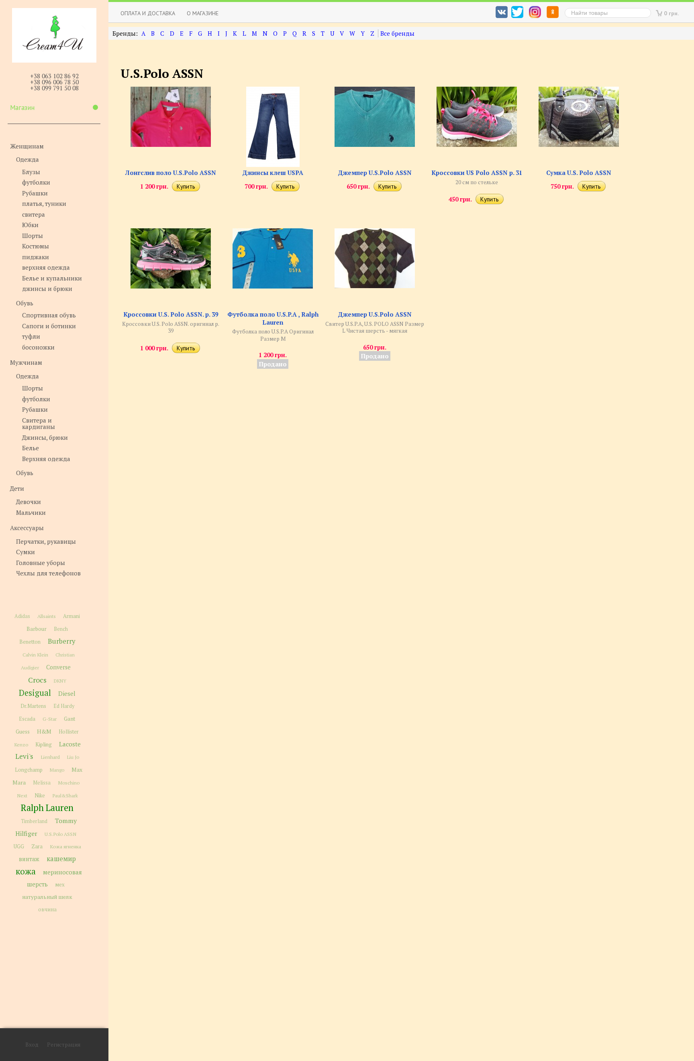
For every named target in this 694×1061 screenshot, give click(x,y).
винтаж (29, 859)
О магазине (202, 13)
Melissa (42, 782)
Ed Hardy (63, 706)
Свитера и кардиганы (38, 423)
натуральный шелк (47, 896)
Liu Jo (73, 757)
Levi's (24, 756)
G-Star (50, 718)
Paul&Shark (65, 795)
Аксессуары (27, 528)
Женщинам (27, 146)
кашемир (61, 858)
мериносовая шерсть (54, 878)
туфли (31, 336)
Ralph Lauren (47, 807)
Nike (40, 795)
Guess (23, 731)
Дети (17, 488)
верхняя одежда (46, 267)
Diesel (67, 693)
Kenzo (21, 744)
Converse (58, 667)
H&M (44, 731)
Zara (37, 846)
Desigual (35, 692)
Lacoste (70, 744)
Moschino (69, 782)
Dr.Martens (33, 706)
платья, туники (44, 203)
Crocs (37, 680)
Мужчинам (26, 362)
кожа (26, 871)
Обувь (24, 303)
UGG (19, 846)
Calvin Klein (35, 654)
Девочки (28, 502)
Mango (57, 770)
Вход (32, 1044)
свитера (33, 214)
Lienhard (50, 757)
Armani (71, 616)
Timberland (34, 821)
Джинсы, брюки (45, 437)
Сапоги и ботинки (49, 326)
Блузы (31, 172)
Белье (30, 448)
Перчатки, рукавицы (46, 541)
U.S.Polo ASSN (60, 834)
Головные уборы (40, 563)
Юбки (30, 225)
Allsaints (46, 616)
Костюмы (35, 246)
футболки (36, 182)
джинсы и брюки (47, 289)
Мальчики (31, 512)
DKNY (60, 681)
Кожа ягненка (65, 846)
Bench (61, 629)
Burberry (61, 641)
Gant (70, 718)
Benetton (30, 641)
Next (22, 795)
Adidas (22, 616)
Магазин (22, 107)
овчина (47, 909)
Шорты (32, 236)
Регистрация (63, 1044)
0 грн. (671, 13)
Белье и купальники (52, 278)
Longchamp (29, 769)
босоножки (38, 347)
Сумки (25, 552)
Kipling (43, 744)
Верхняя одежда (46, 459)
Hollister (69, 731)
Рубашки (35, 193)
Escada (27, 718)
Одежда (27, 159)
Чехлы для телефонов (48, 573)
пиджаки (35, 257)
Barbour (37, 628)
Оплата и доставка (147, 13)
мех (60, 884)
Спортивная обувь (49, 315)
